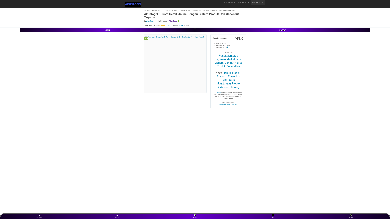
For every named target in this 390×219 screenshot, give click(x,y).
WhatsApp (39, 217)
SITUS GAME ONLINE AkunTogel (228, 104)
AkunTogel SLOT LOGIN (170, 10)
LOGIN (107, 30)
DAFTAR (282, 30)
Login (195, 217)
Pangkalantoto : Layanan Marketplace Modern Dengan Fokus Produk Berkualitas (228, 60)
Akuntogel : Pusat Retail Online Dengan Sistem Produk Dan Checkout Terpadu (214, 10)
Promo (117, 217)
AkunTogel (147, 10)
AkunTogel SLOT (157, 10)
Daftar (273, 217)
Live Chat (351, 217)
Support (186, 25)
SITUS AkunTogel (185, 10)
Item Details (148, 25)
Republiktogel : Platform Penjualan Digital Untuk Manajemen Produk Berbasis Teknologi (229, 80)
